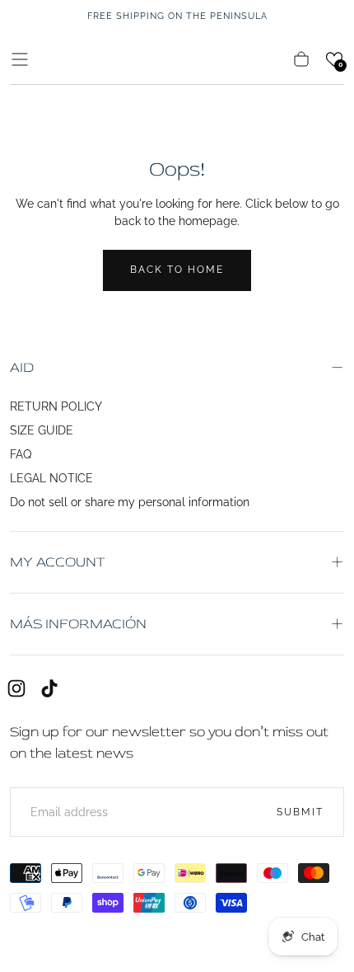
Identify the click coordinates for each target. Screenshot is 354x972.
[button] (20, 59)
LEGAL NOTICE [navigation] (51, 478)
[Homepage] (177, 59)
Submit (300, 812)
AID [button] (22, 367)
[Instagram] (16, 688)
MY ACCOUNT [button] (57, 562)
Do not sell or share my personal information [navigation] (129, 502)
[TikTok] (49, 688)
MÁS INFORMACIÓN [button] (78, 623)
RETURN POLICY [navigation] (56, 406)
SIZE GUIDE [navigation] (41, 430)
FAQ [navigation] (20, 454)
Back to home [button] (177, 269)
